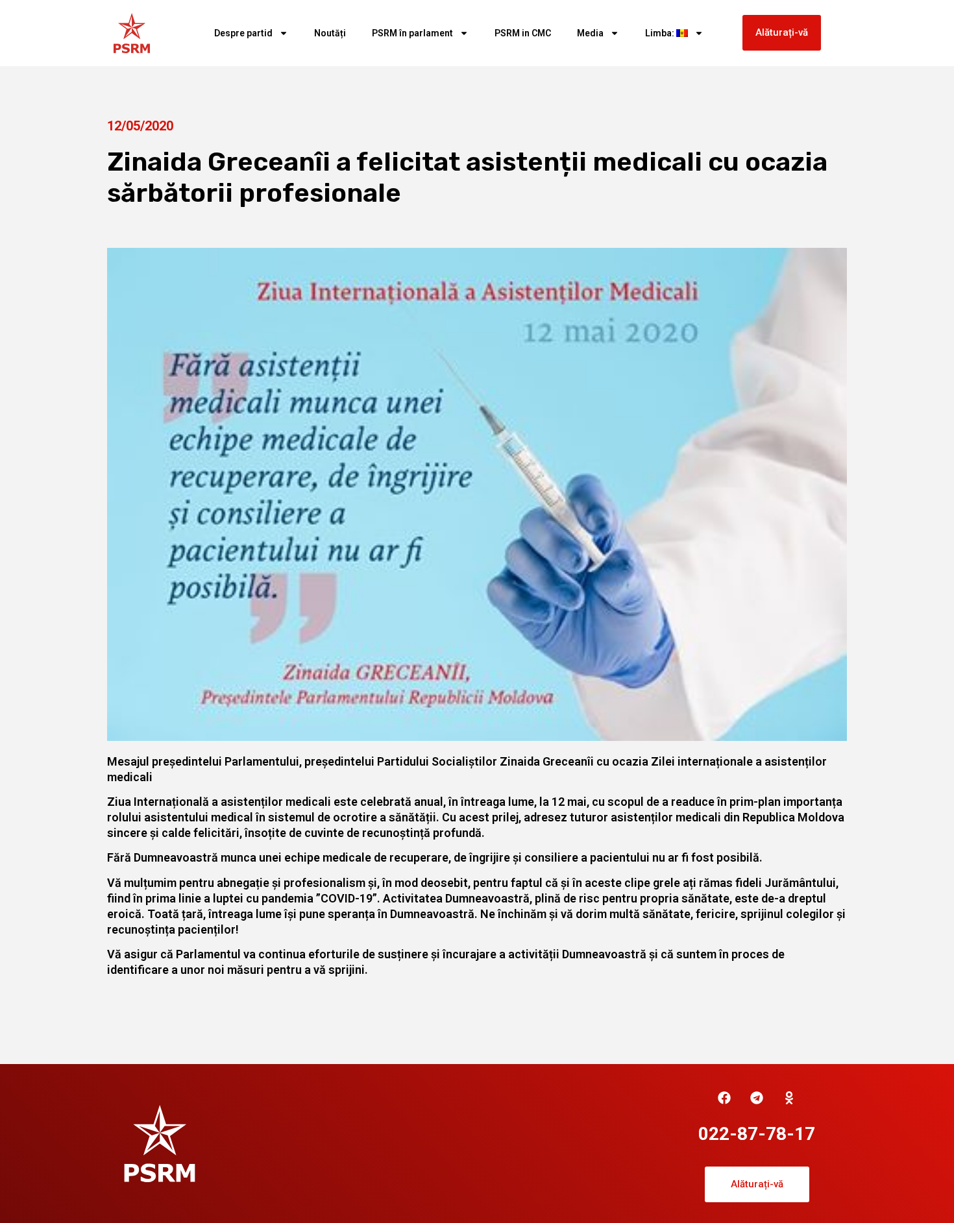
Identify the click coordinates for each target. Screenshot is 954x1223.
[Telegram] (757, 1098)
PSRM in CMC (523, 33)
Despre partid (243, 33)
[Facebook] (724, 1098)
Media (590, 33)
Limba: (660, 33)
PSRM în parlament (412, 33)
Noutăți (330, 33)
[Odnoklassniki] (789, 1098)
